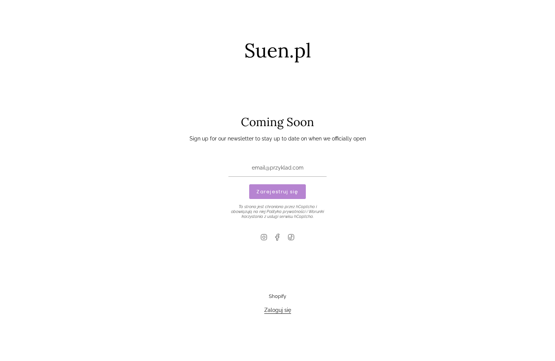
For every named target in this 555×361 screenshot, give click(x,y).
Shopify (277, 296)
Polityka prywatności (286, 211)
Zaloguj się (277, 310)
